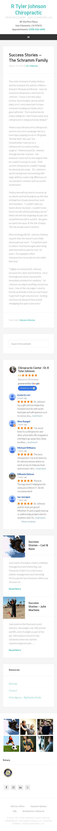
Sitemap (13, 683)
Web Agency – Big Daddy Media (25, 697)
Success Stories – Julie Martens (37, 606)
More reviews (28, 521)
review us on (26, 387)
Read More (15, 588)
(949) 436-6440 (37, 29)
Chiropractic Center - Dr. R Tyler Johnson (33, 369)
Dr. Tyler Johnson (24, 818)
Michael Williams (26, 447)
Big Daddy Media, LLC (30, 821)
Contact (13, 690)
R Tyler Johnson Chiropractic (28, 9)
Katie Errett (23, 395)
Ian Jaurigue (23, 496)
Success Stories (27, 320)
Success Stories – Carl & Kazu (38, 545)
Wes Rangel (23, 421)
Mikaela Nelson (25, 474)
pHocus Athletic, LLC (33, 823)
